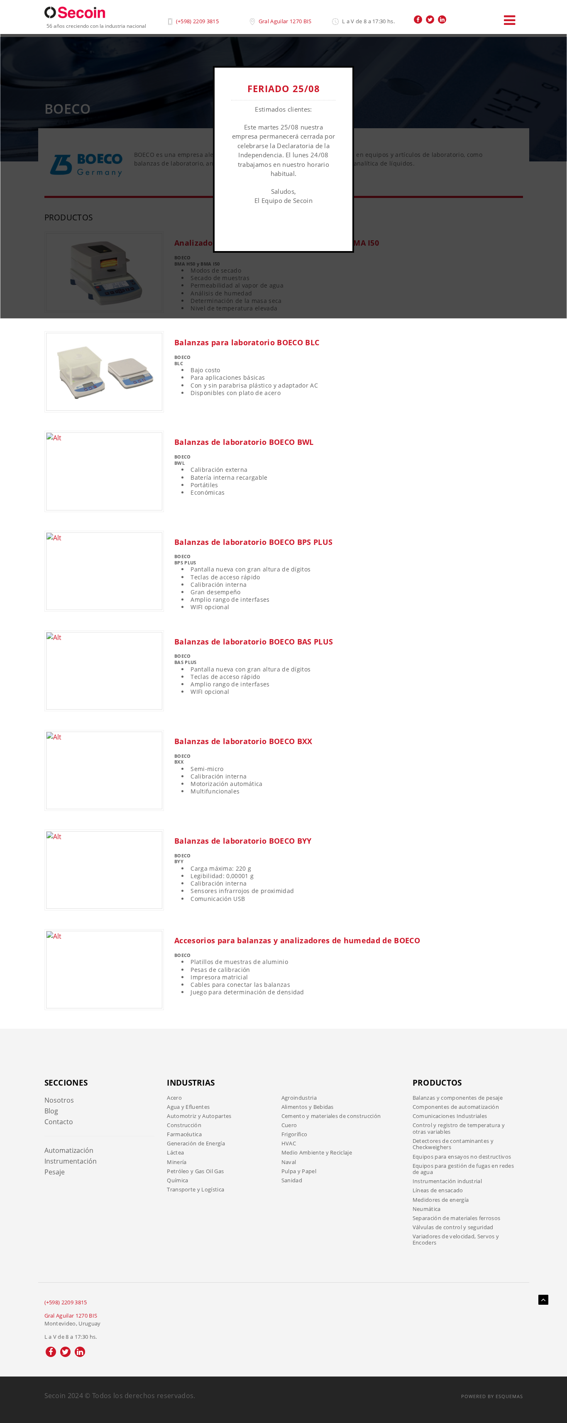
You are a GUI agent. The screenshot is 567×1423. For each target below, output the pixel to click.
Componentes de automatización (456, 1107)
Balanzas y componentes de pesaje (458, 1097)
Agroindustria (299, 1097)
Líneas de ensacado (438, 1190)
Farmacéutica (184, 1134)
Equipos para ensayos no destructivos (462, 1156)
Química (177, 1180)
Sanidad (291, 1180)
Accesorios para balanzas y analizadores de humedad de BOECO (297, 940)
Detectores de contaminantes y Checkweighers (453, 1144)
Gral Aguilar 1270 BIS (285, 21)
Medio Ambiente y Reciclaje (316, 1152)
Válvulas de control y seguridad (453, 1227)
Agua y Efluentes (188, 1107)
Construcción (184, 1125)
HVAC (288, 1143)
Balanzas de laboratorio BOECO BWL (244, 442)
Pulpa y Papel (298, 1171)
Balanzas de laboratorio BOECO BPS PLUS (253, 542)
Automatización (68, 1150)
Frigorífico (294, 1134)
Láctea (175, 1152)
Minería (176, 1162)
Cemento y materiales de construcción (331, 1116)
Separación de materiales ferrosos (457, 1218)
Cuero (289, 1125)
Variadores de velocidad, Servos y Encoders (456, 1240)
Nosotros (59, 1100)
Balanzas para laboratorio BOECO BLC (246, 342)
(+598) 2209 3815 (197, 21)
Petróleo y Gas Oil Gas (195, 1171)
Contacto (58, 1121)
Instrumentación (70, 1161)
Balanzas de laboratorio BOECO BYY (243, 841)
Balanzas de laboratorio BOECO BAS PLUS (253, 642)
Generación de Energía (196, 1143)
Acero (174, 1097)
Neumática (427, 1209)
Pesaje (54, 1171)
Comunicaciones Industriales (450, 1116)
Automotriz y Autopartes (199, 1116)
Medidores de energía (441, 1199)
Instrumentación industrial (447, 1181)
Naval (288, 1162)
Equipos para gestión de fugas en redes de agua (463, 1169)
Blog (51, 1110)
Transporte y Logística (195, 1189)
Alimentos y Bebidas (307, 1107)
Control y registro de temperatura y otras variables (459, 1128)
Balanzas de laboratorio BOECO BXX (243, 741)
